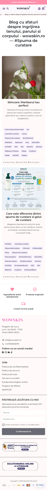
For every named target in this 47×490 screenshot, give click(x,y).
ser (28, 129)
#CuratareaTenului (21, 265)
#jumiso (38, 261)
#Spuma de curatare (12, 138)
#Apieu (24, 155)
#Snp (7, 252)
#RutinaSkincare (25, 257)
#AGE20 (16, 155)
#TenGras (26, 248)
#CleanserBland (30, 270)
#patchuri (18, 142)
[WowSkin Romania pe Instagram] (6, 352)
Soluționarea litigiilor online (15, 382)
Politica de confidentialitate (15, 367)
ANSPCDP (7, 390)
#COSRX (8, 147)
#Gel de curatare (11, 261)
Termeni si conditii (11, 378)
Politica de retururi (11, 370)
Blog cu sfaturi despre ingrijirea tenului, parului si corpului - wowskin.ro (23, 29)
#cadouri (32, 151)
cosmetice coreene (12, 134)
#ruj (27, 142)
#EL (22, 147)
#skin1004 (35, 142)
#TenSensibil (37, 248)
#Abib (7, 155)
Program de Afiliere (11, 386)
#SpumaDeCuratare (12, 248)
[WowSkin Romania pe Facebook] (3, 352)
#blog (24, 151)
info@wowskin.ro (11, 340)
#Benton (8, 270)
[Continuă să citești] (23, 77)
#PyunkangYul (10, 257)
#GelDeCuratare (26, 261)
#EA (16, 147)
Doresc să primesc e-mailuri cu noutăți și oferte (22, 425)
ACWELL (8, 244)
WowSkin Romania (30, 481)
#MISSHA (8, 142)
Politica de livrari (9, 374)
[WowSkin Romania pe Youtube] (9, 352)
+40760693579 (10, 344)
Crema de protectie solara (14, 129)
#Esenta (30, 147)
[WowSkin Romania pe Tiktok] (12, 352)
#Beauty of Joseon (12, 151)
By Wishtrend (28, 138)
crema (24, 134)
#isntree (39, 147)
